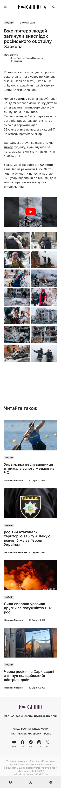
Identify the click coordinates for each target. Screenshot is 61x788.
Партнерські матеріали (26, 733)
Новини (9, 23)
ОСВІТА (28, 716)
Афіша (36, 728)
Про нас (9, 716)
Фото (44, 728)
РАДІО (19, 716)
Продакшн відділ (45, 716)
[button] (5, 7)
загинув (21, 98)
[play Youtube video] (30, 212)
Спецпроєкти (22, 728)
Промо (47, 733)
